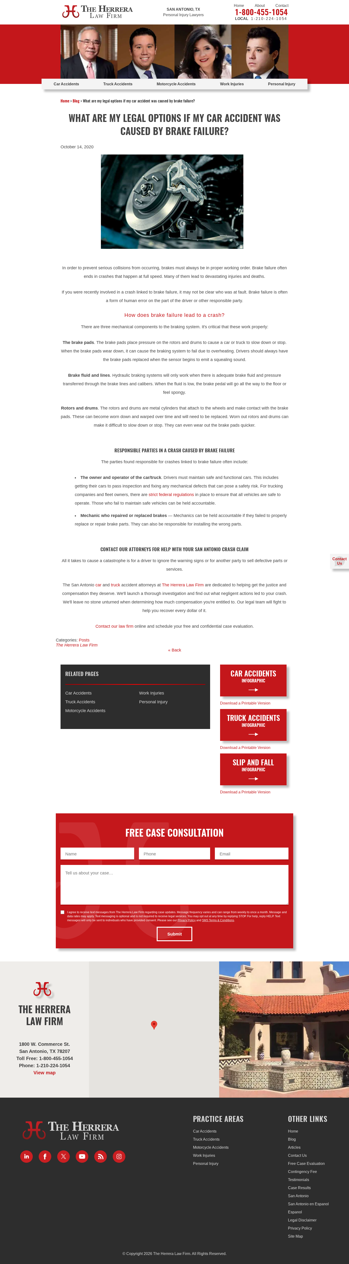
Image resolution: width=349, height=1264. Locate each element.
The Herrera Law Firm (183, 585)
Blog (76, 101)
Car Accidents (66, 84)
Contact (281, 6)
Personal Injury (281, 84)
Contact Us (297, 1155)
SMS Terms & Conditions (218, 920)
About (260, 6)
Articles (294, 1147)
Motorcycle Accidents (176, 84)
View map (44, 1072)
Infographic (253, 677)
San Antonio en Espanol (308, 1204)
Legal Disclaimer (302, 1220)
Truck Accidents (117, 84)
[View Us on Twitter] (63, 1156)
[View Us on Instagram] (119, 1156)
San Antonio (298, 1196)
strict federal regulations (171, 494)
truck (115, 585)
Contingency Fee (302, 1172)
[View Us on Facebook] (45, 1156)
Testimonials (298, 1180)
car (98, 585)
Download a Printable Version (245, 703)
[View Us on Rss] (100, 1156)
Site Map (295, 1236)
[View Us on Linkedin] (26, 1156)
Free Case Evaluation (306, 1164)
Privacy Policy (187, 920)
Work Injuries (232, 84)
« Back (174, 650)
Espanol (295, 1212)
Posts (84, 640)
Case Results (299, 1188)
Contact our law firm (114, 626)
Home (239, 6)
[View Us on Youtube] (82, 1156)
